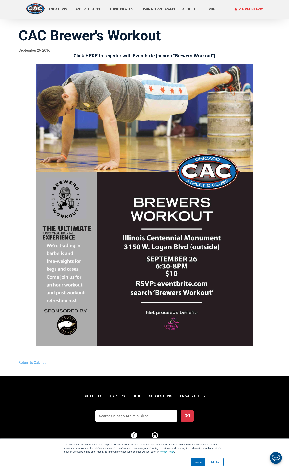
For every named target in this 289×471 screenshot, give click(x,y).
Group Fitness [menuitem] (87, 9)
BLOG (137, 396)
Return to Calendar (33, 362)
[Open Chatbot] (276, 458)
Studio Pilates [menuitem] (120, 9)
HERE (91, 56)
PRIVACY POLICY (192, 396)
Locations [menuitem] (58, 9)
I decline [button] (215, 462)
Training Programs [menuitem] (158, 9)
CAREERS (117, 396)
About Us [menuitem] (190, 9)
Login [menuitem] (210, 9)
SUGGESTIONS (160, 396)
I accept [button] (198, 462)
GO (187, 415)
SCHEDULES (93, 396)
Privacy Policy (166, 451)
